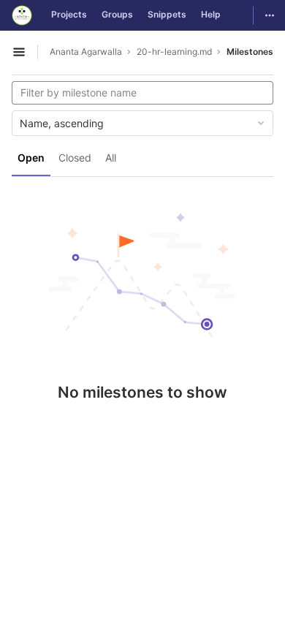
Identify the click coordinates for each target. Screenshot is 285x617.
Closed (74, 157)
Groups (117, 14)
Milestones (250, 51)
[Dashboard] (22, 15)
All (110, 157)
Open (31, 157)
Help (211, 14)
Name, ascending (62, 123)
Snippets (167, 14)
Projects (69, 14)
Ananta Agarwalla (86, 51)
